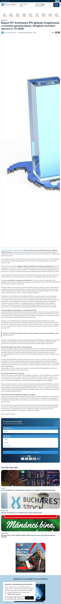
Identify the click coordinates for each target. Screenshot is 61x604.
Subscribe (57, 1)
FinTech (21, 5)
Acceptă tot (29, 598)
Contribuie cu (30, 452)
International (4, 20)
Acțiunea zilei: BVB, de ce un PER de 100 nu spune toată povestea (21, 513)
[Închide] (34, 584)
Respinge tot (20, 598)
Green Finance (38, 5)
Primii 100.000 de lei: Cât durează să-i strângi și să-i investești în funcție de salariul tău (28, 490)
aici (15, 414)
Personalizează (10, 598)
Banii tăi (3, 488)
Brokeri (33, 4)
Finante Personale (40, 4)
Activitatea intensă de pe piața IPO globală (12, 250)
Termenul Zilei (31, 5)
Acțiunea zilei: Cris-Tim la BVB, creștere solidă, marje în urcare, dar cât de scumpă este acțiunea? (28, 536)
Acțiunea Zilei (4, 510)
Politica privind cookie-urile (14, 594)
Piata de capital (23, 4)
